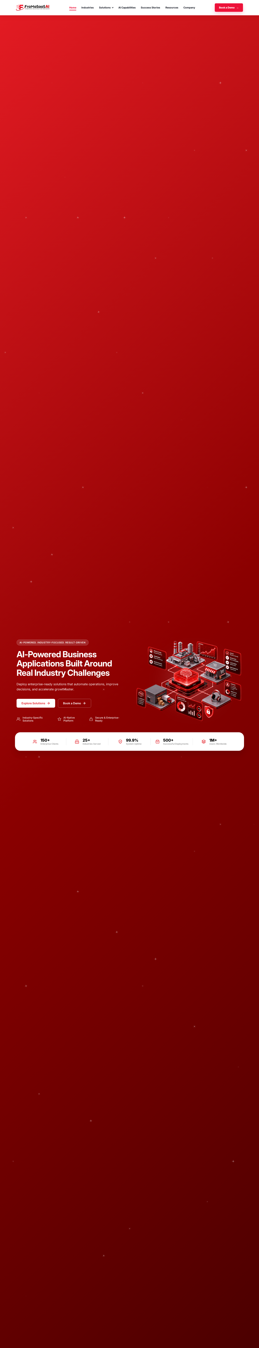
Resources (171, 7)
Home (72, 7)
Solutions (105, 7)
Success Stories (150, 7)
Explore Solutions (33, 703)
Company (189, 7)
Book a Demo (229, 7)
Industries (87, 7)
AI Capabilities (127, 7)
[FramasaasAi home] (33, 8)
